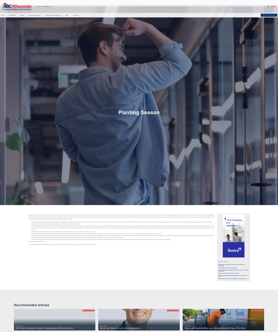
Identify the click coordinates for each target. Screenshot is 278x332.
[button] (268, 6)
